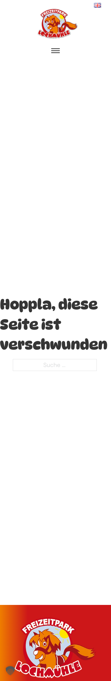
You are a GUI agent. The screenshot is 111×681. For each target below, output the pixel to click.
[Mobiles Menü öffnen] (55, 50)
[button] (10, 670)
